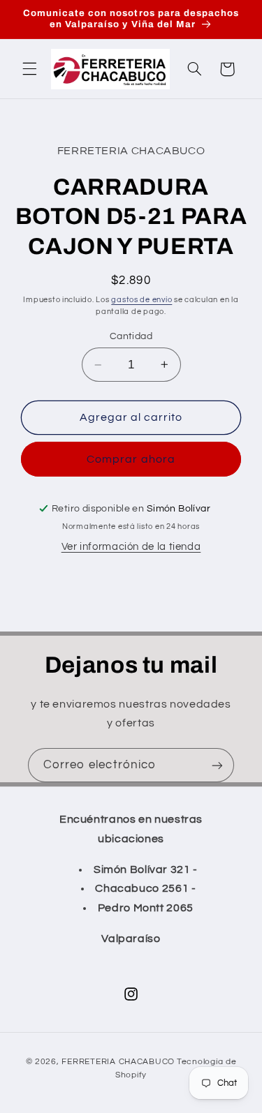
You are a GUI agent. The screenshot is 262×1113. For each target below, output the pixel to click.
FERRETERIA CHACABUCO (118, 1062)
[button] (29, 69)
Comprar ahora (131, 459)
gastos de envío (141, 300)
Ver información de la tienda (131, 546)
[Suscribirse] (217, 765)
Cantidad (131, 336)
